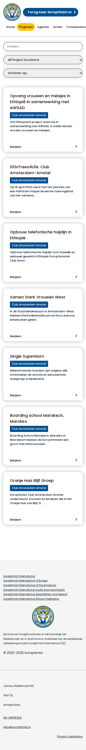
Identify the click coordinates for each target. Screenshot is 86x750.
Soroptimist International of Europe (25, 580)
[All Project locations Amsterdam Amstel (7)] (43, 59)
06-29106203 (12, 717)
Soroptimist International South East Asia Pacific (34, 590)
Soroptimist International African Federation (31, 599)
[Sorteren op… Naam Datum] (43, 73)
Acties (57, 27)
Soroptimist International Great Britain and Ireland (35, 594)
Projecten (26, 27)
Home (10, 27)
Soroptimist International (19, 576)
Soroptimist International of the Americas (29, 585)
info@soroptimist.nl (17, 727)
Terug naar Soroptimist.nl (49, 12)
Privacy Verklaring (70, 736)
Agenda (43, 27)
